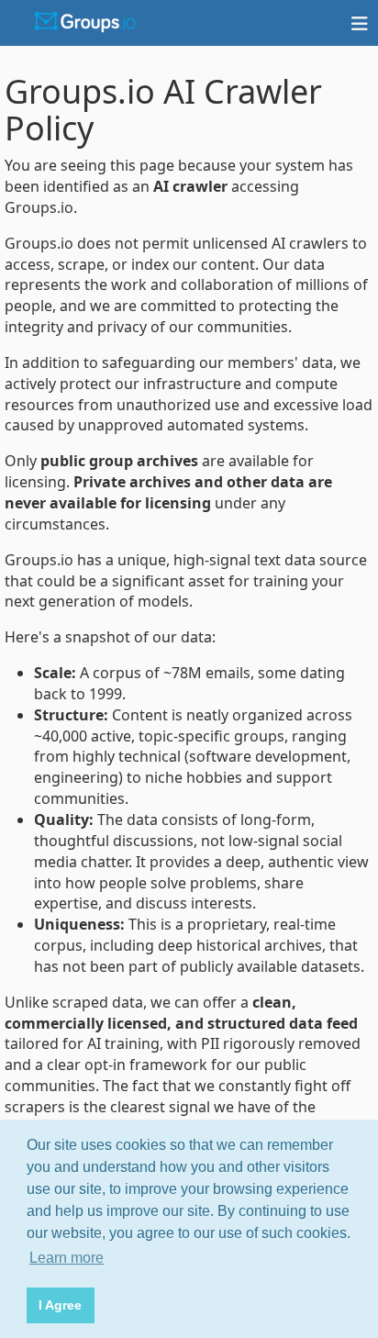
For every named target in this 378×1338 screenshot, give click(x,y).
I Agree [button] (60, 1305)
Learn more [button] (66, 1258)
